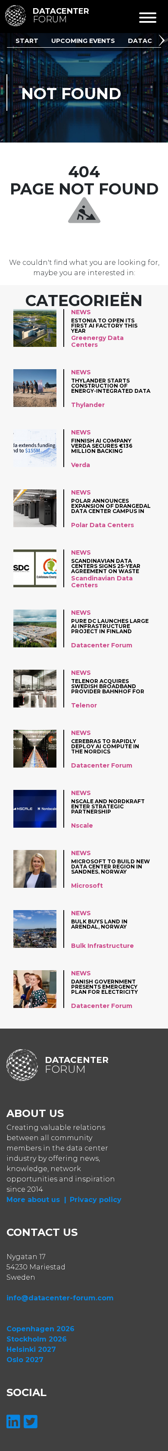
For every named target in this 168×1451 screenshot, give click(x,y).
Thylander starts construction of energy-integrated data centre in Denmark (110, 385)
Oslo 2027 (25, 1360)
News (81, 312)
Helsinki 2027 (31, 1349)
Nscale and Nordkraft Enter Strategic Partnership (108, 806)
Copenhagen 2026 (40, 1329)
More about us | (36, 1200)
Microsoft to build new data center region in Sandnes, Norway (110, 866)
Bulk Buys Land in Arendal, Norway (99, 924)
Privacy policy (95, 1200)
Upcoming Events (83, 41)
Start (27, 41)
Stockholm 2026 (36, 1339)
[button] (163, 41)
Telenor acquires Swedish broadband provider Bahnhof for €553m (107, 686)
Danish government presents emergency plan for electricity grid (104, 986)
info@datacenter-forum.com (60, 1298)
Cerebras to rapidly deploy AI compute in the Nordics (105, 746)
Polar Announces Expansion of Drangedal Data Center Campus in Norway (111, 505)
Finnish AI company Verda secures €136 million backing (101, 445)
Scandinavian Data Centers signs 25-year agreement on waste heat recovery (105, 566)
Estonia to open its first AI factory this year (104, 325)
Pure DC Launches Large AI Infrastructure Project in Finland (110, 626)
